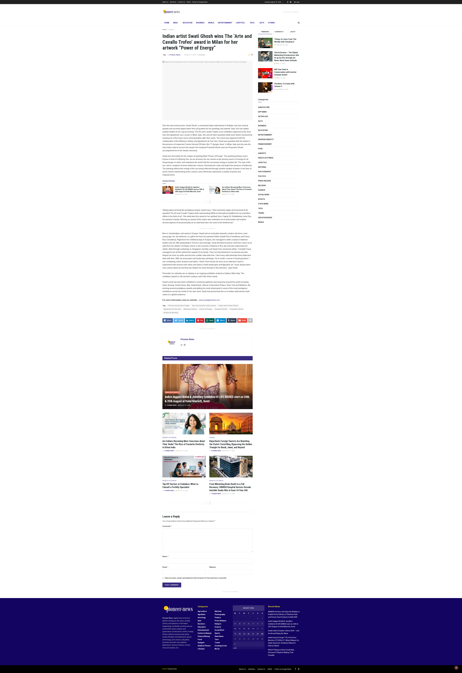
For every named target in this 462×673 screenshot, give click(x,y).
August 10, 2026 (229, 493)
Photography (264, 172)
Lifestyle (240, 23)
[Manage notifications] (456, 668)
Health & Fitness (169, 437)
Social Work (263, 195)
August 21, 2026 (181, 194)
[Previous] (205, 202)
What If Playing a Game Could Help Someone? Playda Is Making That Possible (281, 652)
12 (244, 629)
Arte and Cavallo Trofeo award (204, 305)
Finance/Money (265, 144)
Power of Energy (205, 309)
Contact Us (181, 2)
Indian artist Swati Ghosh (228, 305)
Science (261, 190)
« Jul (234, 648)
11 (239, 629)
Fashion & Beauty (173, 392)
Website (212, 567)
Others (271, 23)
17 (235, 634)
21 (253, 634)
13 (248, 629)
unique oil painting (171, 312)
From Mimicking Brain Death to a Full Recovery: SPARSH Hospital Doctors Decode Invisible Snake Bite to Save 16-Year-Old (230, 487)
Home (166, 23)
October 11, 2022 (190, 55)
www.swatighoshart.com (209, 300)
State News (263, 204)
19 (244, 634)
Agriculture (264, 107)
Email (165, 567)
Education (187, 23)
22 (257, 634)
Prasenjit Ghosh (221, 309)
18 (239, 634)
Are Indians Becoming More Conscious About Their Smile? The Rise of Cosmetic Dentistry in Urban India (237, 189)
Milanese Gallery (190, 309)
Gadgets (262, 153)
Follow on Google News (200, 2)
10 (235, 629)
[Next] (210, 202)
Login (298, 2)
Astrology (263, 116)
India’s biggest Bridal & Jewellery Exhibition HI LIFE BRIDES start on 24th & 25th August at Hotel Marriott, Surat (189, 189)
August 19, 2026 (228, 194)
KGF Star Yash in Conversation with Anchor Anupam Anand (285, 72)
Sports (261, 199)
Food (260, 149)
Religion (262, 185)
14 (253, 629)
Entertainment (225, 23)
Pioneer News (175, 55)
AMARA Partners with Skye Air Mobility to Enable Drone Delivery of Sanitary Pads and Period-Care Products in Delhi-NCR (284, 614)
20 (248, 634)
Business (200, 23)
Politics (262, 176)
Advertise (173, 2)
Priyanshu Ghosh (236, 309)
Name (165, 556)
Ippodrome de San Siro (172, 309)
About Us (165, 2)
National (262, 167)
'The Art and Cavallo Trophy (178, 305)
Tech (252, 23)
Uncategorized (265, 218)
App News (262, 112)
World (211, 23)
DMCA (189, 2)
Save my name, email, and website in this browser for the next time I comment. (196, 578)
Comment (167, 526)
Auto (262, 23)
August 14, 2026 (182, 490)
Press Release (264, 181)
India (175, 23)
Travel (212, 437)
